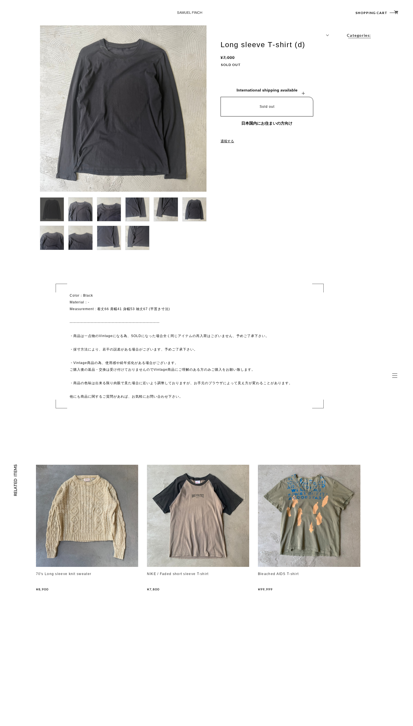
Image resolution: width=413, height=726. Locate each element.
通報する (227, 141)
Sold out (267, 107)
